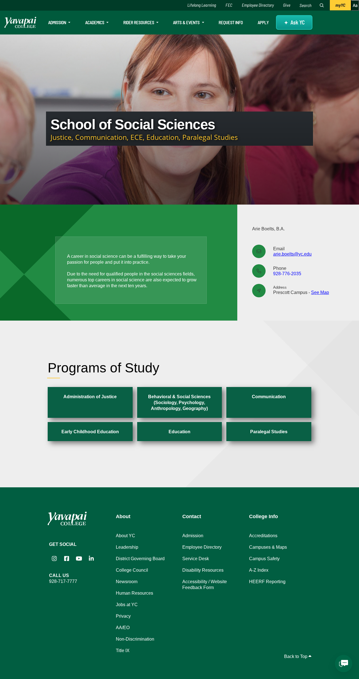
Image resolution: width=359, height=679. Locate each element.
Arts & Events (187, 22)
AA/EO (123, 627)
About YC (125, 535)
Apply (263, 22)
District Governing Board (140, 558)
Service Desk (195, 558)
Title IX (123, 650)
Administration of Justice (90, 396)
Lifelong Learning (201, 5)
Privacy (123, 616)
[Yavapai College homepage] (20, 22)
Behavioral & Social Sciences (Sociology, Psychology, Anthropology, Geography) (179, 402)
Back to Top (296, 656)
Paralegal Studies (268, 431)
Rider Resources (139, 22)
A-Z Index (258, 570)
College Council (132, 570)
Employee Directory (258, 5)
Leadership (127, 547)
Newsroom (126, 581)
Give (286, 5)
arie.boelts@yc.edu (292, 254)
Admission (57, 22)
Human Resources (134, 593)
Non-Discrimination (135, 639)
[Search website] (322, 5)
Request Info (231, 22)
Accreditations (263, 535)
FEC (228, 5)
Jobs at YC (127, 604)
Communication (269, 396)
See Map (320, 292)
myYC (340, 5)
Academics (95, 22)
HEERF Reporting (267, 581)
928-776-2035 (287, 273)
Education (179, 431)
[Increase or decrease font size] (355, 5)
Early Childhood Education (90, 431)
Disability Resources (203, 570)
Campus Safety (264, 558)
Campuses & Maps (268, 547)
